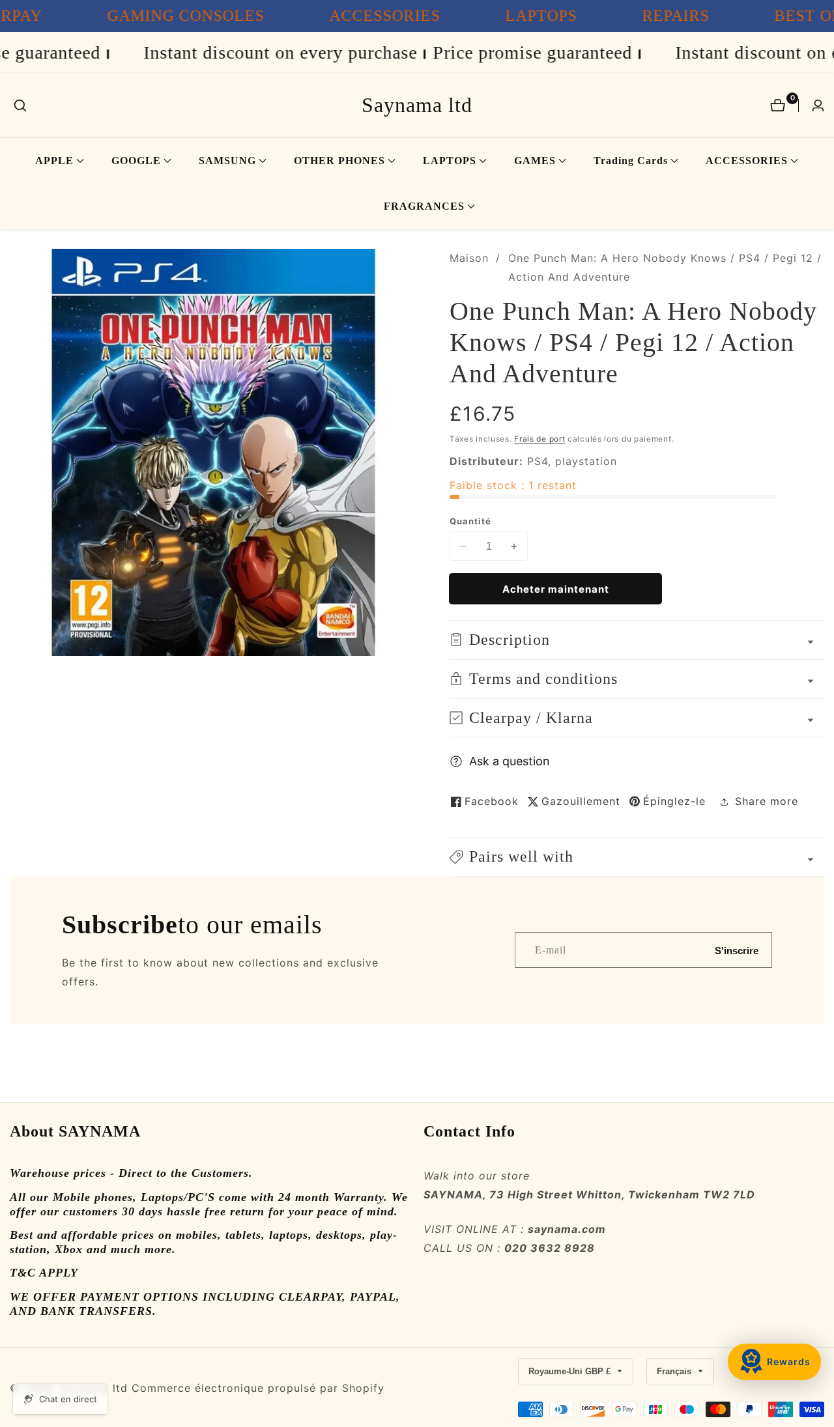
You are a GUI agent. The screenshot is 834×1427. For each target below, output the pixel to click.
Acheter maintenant (555, 589)
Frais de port (539, 439)
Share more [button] (766, 801)
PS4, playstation (572, 461)
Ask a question (509, 761)
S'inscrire (736, 949)
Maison (469, 257)
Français (675, 1371)
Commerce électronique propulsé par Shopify (258, 1388)
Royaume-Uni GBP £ (570, 1371)
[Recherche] (20, 105)
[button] (54, 161)
